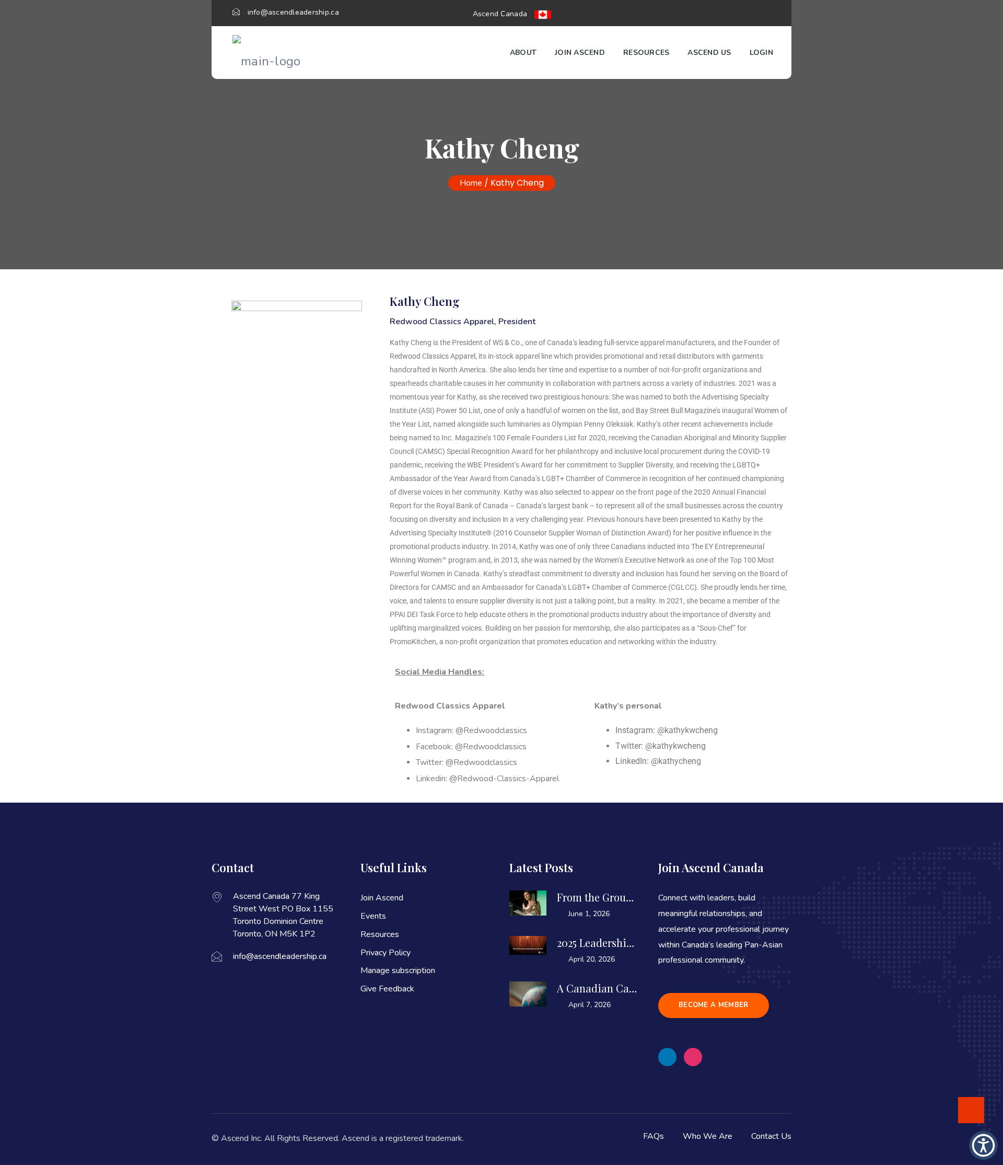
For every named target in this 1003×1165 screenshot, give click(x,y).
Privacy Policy (385, 952)
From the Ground (597, 897)
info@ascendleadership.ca (293, 12)
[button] (667, 1057)
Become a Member (714, 1005)
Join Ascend (580, 53)
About (523, 53)
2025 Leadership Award (597, 943)
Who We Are (707, 1136)
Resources (646, 53)
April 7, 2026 (589, 1005)
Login (761, 53)
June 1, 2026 (589, 914)
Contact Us (771, 1136)
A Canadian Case (597, 988)
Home (471, 183)
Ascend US (709, 53)
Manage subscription (397, 970)
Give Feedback (387, 989)
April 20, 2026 (591, 959)
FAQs (653, 1136)
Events (373, 916)
